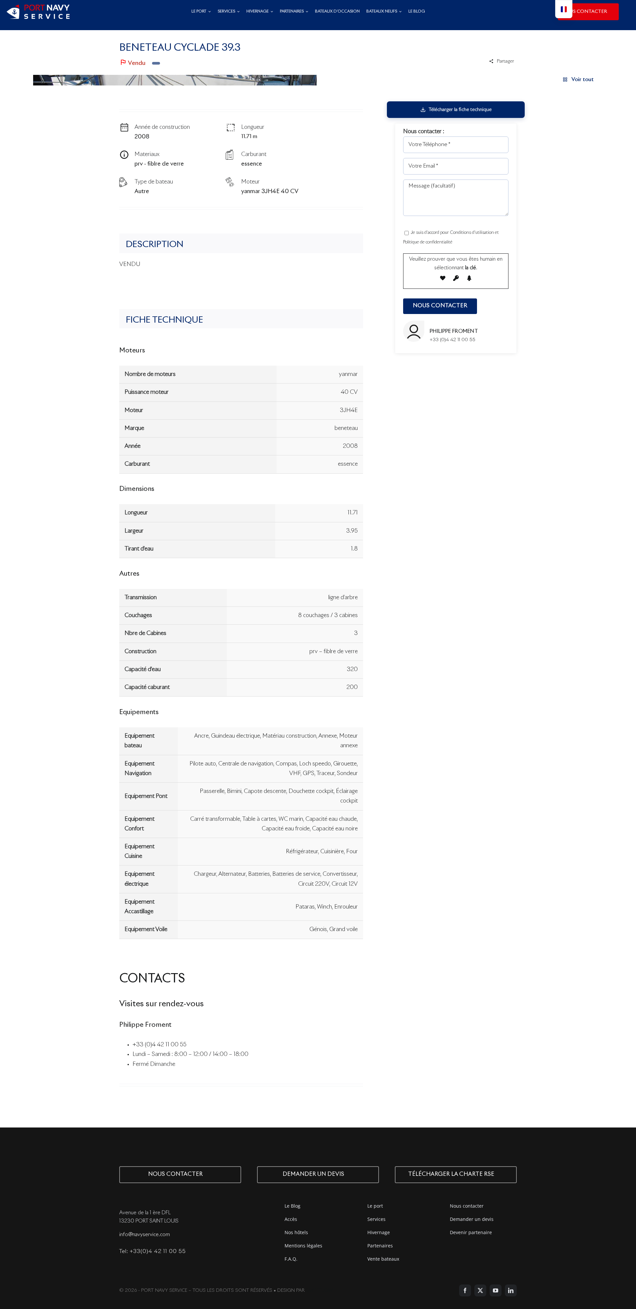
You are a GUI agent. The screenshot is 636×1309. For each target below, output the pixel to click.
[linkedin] (511, 1290)
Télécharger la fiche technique (460, 109)
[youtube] (496, 1290)
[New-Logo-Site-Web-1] (38, 7)
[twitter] (480, 1290)
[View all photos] (175, 80)
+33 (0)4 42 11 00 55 (159, 1045)
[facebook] (465, 1290)
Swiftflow (319, 1290)
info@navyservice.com (144, 1234)
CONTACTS (152, 979)
